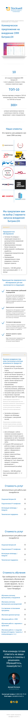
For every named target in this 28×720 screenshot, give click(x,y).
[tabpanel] (14, 252)
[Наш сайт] (14, 702)
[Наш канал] (11, 702)
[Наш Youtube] (17, 702)
